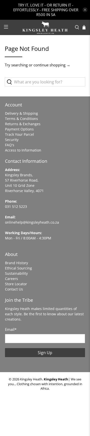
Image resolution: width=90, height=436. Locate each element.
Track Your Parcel (19, 134)
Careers (11, 278)
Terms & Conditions (21, 118)
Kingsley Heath (31, 379)
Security (11, 139)
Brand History (16, 262)
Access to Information (23, 150)
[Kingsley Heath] (45, 27)
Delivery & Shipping (21, 113)
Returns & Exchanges (22, 123)
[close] (85, 9)
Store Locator (16, 283)
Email (10, 329)
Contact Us (14, 289)
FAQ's (9, 144)
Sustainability (16, 273)
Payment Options (19, 129)
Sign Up (45, 352)
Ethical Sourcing (18, 268)
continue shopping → (52, 64)
